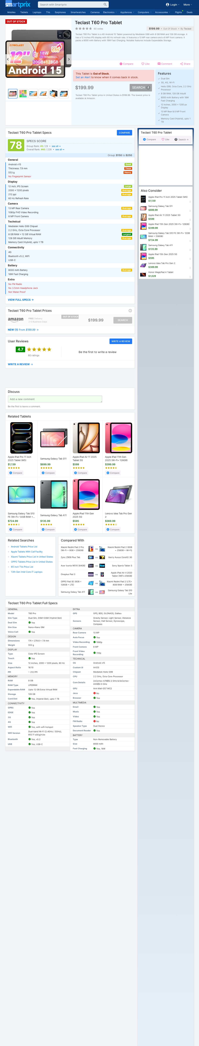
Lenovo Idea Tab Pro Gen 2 (118, 515)
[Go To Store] (15, 320)
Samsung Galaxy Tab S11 (53, 458)
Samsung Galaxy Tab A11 (53, 515)
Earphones (60, 12)
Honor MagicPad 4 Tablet (160, 272)
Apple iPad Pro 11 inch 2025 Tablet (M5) (19, 459)
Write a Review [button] (120, 341)
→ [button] (23, 329)
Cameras (95, 12)
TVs (48, 12)
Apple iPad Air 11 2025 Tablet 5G (85, 459)
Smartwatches (78, 12)
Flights (178, 12)
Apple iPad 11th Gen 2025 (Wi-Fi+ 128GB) (116, 459)
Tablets (24, 12)
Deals (190, 12)
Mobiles (11, 12)
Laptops (37, 12)
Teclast (187, 28)
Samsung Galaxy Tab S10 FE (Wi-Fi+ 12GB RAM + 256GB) (21, 515)
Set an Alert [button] (83, 77)
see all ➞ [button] (56, 146)
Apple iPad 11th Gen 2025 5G (83, 515)
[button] (70, 300)
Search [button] (138, 87)
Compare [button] (124, 132)
